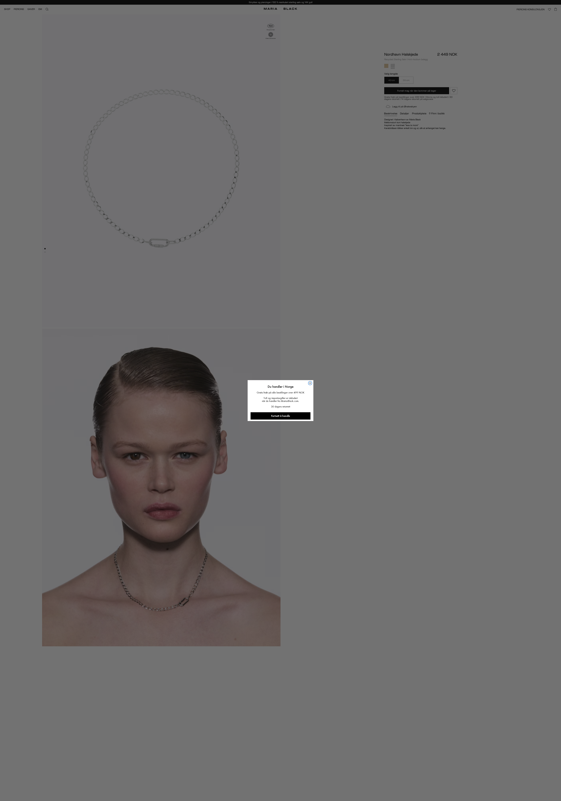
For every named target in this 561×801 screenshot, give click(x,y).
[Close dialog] (312, 335)
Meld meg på (280, 463)
